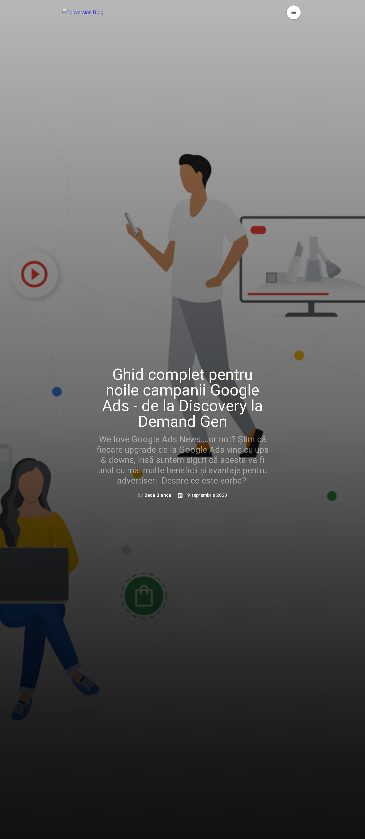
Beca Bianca (158, 495)
